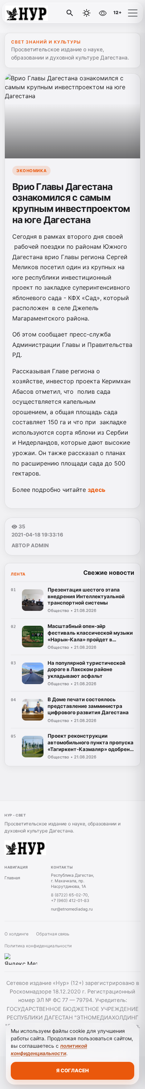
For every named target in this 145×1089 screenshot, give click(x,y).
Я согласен (72, 1070)
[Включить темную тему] (87, 13)
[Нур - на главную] (36, 13)
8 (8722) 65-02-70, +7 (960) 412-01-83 (70, 897)
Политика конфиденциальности (38, 945)
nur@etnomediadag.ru (72, 909)
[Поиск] (70, 13)
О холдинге (16, 934)
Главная (12, 877)
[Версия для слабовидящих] (102, 13)
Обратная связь (52, 934)
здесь (96, 489)
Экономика (31, 170)
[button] (133, 13)
